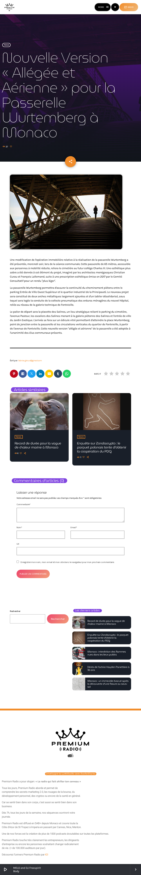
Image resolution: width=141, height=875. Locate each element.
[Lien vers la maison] (9, 7)
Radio (129, 7)
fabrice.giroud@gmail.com (30, 360)
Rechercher (15, 611)
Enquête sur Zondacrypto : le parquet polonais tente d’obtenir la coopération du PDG (101, 447)
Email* (73, 527)
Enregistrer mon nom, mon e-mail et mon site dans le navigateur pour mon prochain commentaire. (67, 562)
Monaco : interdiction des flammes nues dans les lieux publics (106, 653)
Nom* (19, 527)
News (6, 45)
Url (18, 544)
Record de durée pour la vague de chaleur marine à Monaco (38, 445)
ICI (46, 854)
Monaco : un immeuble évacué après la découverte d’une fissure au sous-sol (108, 684)
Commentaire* (23, 504)
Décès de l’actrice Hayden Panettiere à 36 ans (108, 668)
